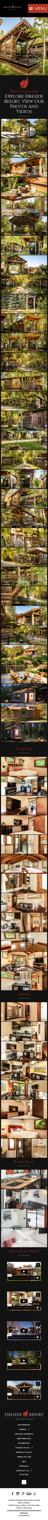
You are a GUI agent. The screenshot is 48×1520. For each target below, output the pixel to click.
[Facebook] (13, 1493)
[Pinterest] (23, 1493)
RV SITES (24, 1475)
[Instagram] (18, 1493)
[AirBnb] (35, 1493)
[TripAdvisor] (29, 1493)
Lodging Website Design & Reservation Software (24, 1511)
